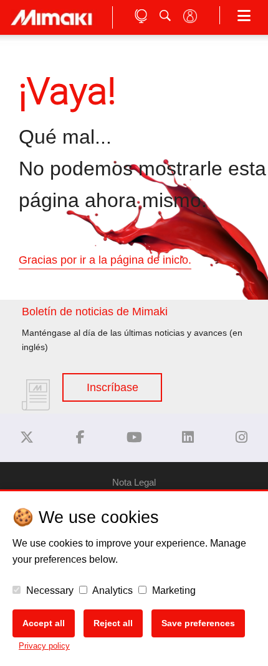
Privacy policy (44, 645)
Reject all (113, 623)
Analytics (111, 590)
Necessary (49, 590)
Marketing (173, 590)
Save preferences (198, 623)
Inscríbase (112, 387)
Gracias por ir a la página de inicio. (105, 260)
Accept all (43, 623)
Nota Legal (134, 482)
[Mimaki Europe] (27, 437)
